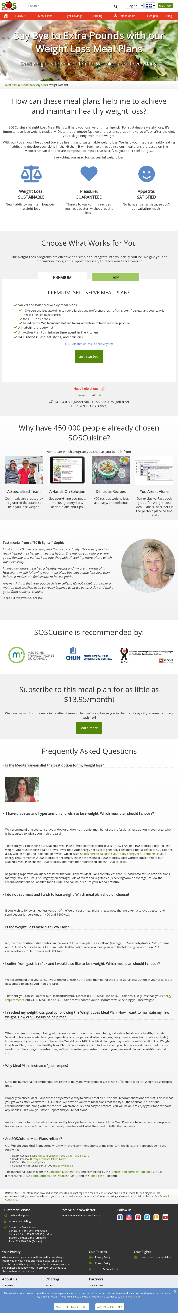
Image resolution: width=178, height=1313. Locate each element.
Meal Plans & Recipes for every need (26, 85)
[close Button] (175, 1291)
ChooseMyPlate (36, 1162)
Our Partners (96, 1285)
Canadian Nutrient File (64, 1172)
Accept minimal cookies (71, 1306)
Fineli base (97, 1176)
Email (81, 395)
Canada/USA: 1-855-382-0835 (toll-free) (31, 1234)
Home (6, 16)
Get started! (89, 356)
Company (7, 1285)
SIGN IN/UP (165, 5)
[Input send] (115, 6)
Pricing (97, 16)
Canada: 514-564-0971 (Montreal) (28, 1230)
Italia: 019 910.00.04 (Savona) (25, 1241)
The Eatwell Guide (63, 1165)
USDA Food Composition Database (45, 1176)
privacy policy (133, 1296)
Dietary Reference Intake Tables (48, 1159)
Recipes (152, 16)
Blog (169, 16)
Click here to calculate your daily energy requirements (119, 854)
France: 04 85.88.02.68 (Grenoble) (28, 1237)
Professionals (126, 16)
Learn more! (89, 728)
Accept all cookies (110, 1306)
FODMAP (21, 16)
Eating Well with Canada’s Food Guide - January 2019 (59, 1155)
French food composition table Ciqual (136, 1172)
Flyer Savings (74, 16)
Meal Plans (45, 16)
